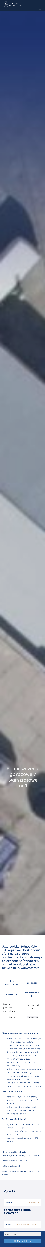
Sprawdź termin (22, 1241)
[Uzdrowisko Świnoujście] (19, 4)
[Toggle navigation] (40, 9)
